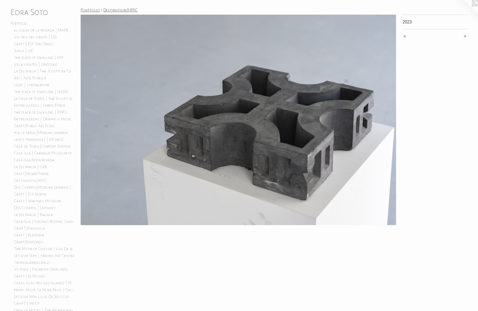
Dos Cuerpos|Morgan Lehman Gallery (45, 187)
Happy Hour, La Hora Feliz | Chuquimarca (45, 290)
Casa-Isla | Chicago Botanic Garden (45, 221)
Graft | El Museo (29, 276)
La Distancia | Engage (33, 214)
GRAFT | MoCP (26, 303)
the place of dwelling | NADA (41, 91)
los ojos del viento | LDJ (35, 37)
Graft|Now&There (31, 173)
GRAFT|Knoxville (29, 228)
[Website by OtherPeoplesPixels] (465, 13)
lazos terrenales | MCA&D (38, 139)
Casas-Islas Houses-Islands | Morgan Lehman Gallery (45, 283)
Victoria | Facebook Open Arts (41, 269)
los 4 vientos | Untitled (35, 64)
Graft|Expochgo (28, 242)
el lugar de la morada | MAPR (41, 30)
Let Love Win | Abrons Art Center (44, 255)
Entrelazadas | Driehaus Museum (45, 119)
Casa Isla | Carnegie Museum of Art (45, 153)
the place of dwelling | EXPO (40, 112)
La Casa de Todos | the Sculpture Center (45, 98)
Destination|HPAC (30, 180)
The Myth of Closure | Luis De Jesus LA (45, 249)
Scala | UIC (24, 50)
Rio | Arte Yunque (30, 78)
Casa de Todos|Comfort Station (42, 146)
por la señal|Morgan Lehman (41, 132)
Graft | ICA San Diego (33, 44)
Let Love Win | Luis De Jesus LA (41, 296)
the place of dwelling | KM (38, 57)
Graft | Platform (29, 235)
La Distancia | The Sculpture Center (45, 71)
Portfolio (18, 23)
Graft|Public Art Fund (34, 126)
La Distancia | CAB (30, 167)
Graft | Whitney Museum (37, 201)
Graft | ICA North (30, 194)
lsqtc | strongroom (31, 85)
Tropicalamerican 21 (32, 262)
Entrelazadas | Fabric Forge (39, 105)
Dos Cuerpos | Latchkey (35, 208)
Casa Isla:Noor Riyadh (34, 160)
